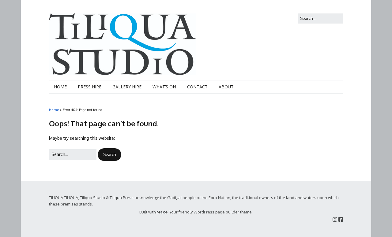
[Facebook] (340, 219)
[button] (109, 154)
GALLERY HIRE (126, 87)
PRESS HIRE (89, 87)
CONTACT (197, 87)
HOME (60, 87)
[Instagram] (335, 219)
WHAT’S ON (164, 87)
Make (162, 211)
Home (54, 109)
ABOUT (226, 87)
